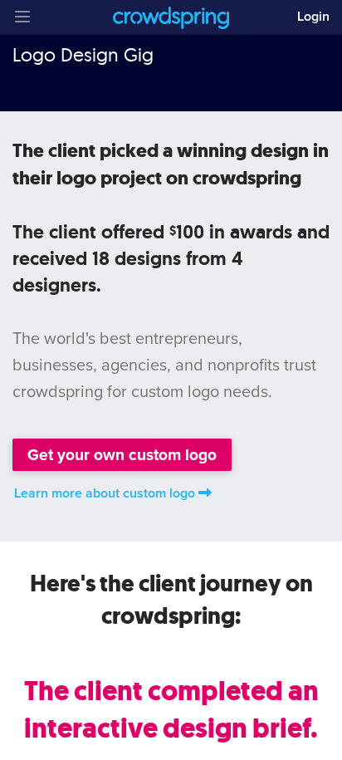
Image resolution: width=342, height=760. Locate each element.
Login (313, 16)
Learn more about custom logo (104, 493)
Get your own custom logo (122, 454)
